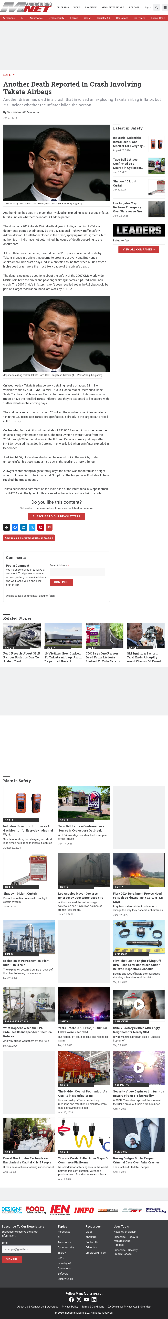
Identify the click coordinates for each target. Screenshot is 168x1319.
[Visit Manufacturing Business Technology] (156, 1210)
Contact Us (37, 1306)
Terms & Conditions (93, 1306)
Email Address (59, 565)
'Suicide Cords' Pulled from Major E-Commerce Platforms (83, 1160)
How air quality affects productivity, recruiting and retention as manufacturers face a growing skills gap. (82, 1104)
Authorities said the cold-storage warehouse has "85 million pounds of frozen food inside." (80, 906)
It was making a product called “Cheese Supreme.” (136, 1038)
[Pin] (40, 527)
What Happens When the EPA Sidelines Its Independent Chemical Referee (28, 1032)
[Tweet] (32, 527)
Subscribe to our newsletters (56, 516)
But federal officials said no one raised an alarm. (83, 1038)
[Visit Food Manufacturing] (36, 1210)
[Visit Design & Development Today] (12, 1210)
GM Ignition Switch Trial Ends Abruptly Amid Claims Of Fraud (144, 657)
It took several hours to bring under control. (28, 1167)
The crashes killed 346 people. (131, 1167)
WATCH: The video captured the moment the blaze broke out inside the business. (137, 1102)
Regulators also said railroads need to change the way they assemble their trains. (138, 908)
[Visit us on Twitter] (78, 1299)
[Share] (15, 527)
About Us (22, 1306)
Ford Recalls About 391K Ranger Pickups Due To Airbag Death (22, 657)
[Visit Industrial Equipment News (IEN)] (60, 1210)
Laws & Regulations (16, 1021)
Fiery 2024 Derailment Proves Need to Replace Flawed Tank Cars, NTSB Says (138, 897)
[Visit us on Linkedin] (94, 1299)
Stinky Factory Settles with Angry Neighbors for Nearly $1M (136, 1030)
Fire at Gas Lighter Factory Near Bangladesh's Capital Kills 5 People (27, 1160)
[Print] (6, 527)
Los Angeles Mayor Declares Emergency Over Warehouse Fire (127, 207)
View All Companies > (139, 249)
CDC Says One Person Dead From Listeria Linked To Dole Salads (103, 657)
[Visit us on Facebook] (71, 1299)
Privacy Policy (70, 1306)
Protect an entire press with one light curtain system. (25, 900)
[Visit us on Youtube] (86, 1299)
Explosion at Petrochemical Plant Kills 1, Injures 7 (26, 963)
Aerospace (121, 954)
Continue (61, 582)
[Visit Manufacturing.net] (132, 1210)
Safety (9, 75)
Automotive (122, 1085)
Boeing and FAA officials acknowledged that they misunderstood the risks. (136, 975)
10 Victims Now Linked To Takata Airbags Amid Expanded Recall (63, 657)
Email (5, 1242)
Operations (121, 1021)
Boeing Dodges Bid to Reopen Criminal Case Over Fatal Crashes (136, 1160)
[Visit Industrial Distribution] (108, 1210)
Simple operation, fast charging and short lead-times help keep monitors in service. (27, 841)
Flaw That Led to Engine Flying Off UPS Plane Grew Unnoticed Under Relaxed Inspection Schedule (137, 965)
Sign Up (11, 1259)
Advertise (52, 1306)
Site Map (145, 1306)
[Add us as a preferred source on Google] (49, 527)
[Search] (156, 7)
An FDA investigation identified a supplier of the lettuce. (83, 837)
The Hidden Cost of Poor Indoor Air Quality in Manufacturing (83, 1093)
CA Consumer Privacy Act (122, 1306)
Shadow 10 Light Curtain (124, 183)
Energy (9, 954)
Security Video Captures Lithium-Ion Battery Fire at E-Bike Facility (138, 1093)
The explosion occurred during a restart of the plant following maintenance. (28, 971)
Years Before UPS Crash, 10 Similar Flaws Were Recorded (82, 1030)
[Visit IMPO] (84, 1210)
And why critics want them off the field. (26, 1040)
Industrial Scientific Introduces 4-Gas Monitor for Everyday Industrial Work (128, 142)
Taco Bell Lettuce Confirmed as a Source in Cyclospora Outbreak (128, 164)
